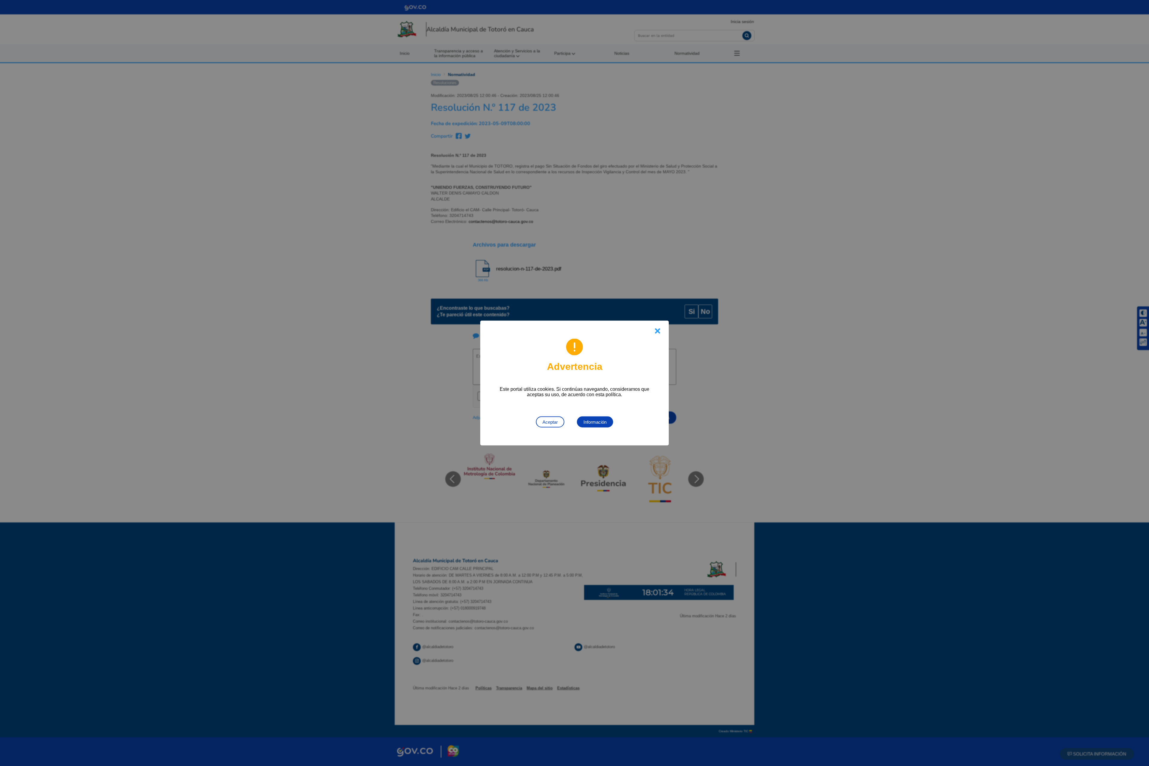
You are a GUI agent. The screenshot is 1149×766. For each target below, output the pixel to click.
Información (595, 422)
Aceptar (550, 422)
